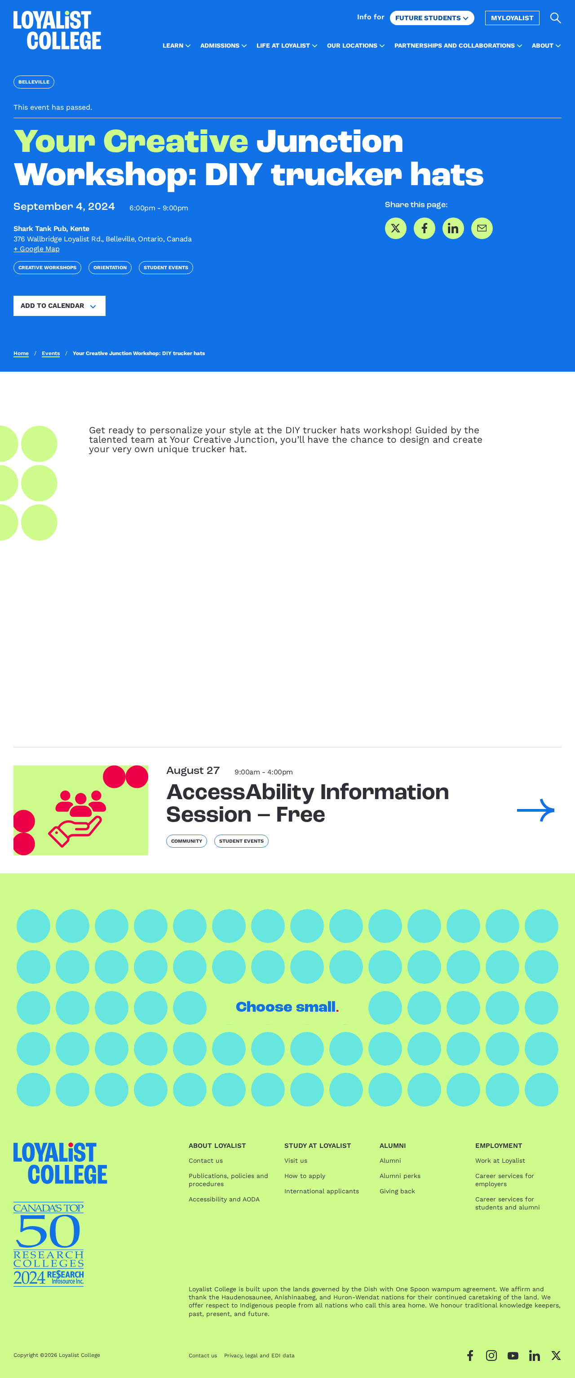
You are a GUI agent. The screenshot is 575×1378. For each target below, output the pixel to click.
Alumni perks (400, 1175)
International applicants (321, 1191)
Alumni (390, 1160)
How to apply (304, 1175)
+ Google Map (36, 248)
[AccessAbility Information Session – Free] (80, 810)
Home (21, 353)
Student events (166, 268)
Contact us (206, 1160)
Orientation (110, 268)
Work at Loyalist (500, 1160)
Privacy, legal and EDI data (259, 1355)
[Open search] (556, 18)
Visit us (295, 1160)
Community (186, 841)
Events (51, 353)
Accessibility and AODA (224, 1199)
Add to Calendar (52, 306)
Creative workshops (47, 268)
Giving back (397, 1191)
